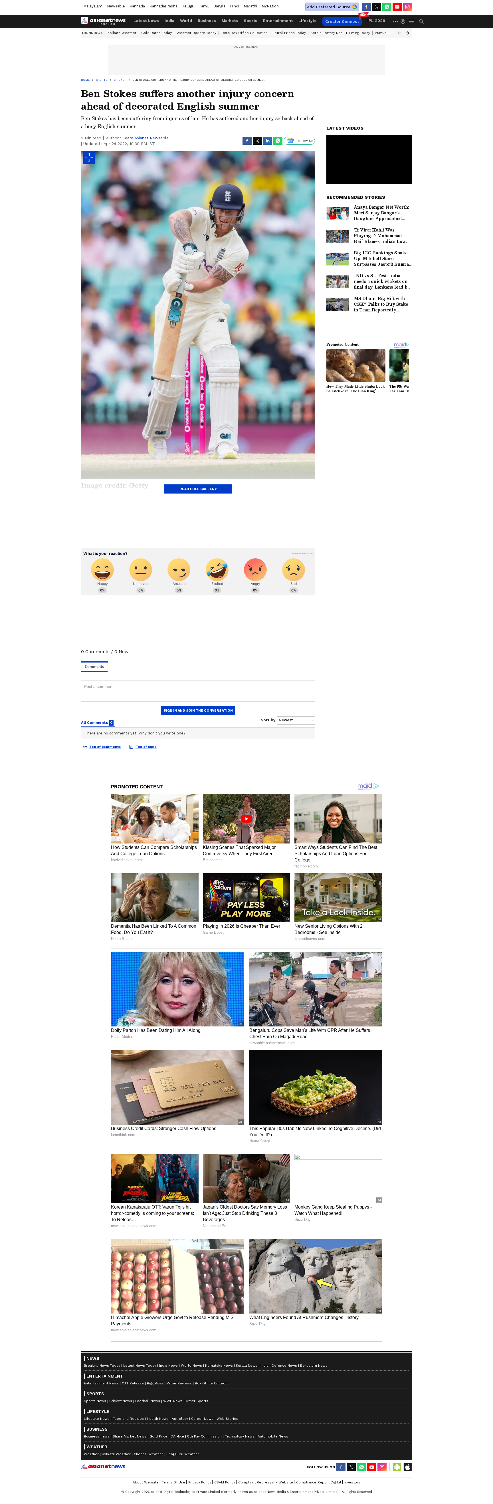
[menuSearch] (421, 21)
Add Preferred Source (328, 7)
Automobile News (273, 1436)
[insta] (407, 7)
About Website (146, 1482)
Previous (399, 33)
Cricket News (120, 1401)
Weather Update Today (196, 33)
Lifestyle (307, 20)
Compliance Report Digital (318, 1482)
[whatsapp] (386, 7)
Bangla (219, 6)
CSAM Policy (224, 1482)
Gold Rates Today (156, 33)
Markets (230, 20)
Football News (147, 1401)
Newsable (116, 6)
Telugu (188, 6)
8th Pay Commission (204, 1436)
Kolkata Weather (122, 33)
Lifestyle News (97, 1419)
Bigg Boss (155, 1383)
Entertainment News (101, 1383)
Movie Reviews (179, 1383)
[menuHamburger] (412, 21)
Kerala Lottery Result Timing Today (340, 33)
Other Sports (197, 1401)
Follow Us (304, 141)
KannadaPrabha (163, 6)
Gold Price (158, 1436)
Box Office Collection (213, 1383)
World (186, 20)
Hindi (234, 6)
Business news (97, 1436)
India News (168, 1366)
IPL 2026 (376, 20)
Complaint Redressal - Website (265, 1482)
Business (207, 20)
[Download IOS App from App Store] (407, 1467)
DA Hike (177, 1436)
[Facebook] (366, 7)
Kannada (137, 6)
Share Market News (129, 1436)
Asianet (103, 1466)
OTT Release (133, 1383)
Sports (250, 20)
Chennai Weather (148, 1454)
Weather (91, 1454)
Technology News (239, 1436)
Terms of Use (173, 1482)
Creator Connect (342, 21)
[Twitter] (376, 7)
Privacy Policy (199, 1482)
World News (191, 1366)
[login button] (404, 21)
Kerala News (246, 1366)
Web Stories (227, 1419)
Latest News (146, 20)
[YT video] (397, 7)
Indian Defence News (278, 1366)
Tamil (204, 6)
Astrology (180, 1419)
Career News (202, 1419)
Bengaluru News (314, 1366)
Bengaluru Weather (182, 1454)
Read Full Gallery (198, 489)
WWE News (173, 1401)
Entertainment (278, 20)
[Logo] (105, 21)
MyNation (270, 6)
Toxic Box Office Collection (244, 33)
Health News (158, 1419)
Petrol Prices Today (289, 33)
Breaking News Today (102, 1366)
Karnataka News (219, 1366)
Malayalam (92, 6)
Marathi (250, 6)
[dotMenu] (395, 21)
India (169, 20)
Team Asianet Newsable (146, 138)
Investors (352, 1482)
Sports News (95, 1401)
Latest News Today (139, 1366)
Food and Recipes (128, 1419)
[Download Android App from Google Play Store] (397, 1467)
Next (407, 33)
